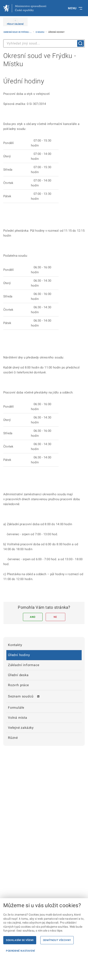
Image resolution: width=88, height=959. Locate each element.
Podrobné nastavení (20, 950)
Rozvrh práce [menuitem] (18, 685)
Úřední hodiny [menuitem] (19, 655)
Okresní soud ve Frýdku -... (17, 32)
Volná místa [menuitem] (17, 718)
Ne (55, 617)
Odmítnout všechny (57, 940)
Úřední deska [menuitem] (18, 675)
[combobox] (44, 43)
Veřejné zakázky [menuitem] (21, 728)
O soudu (40, 32)
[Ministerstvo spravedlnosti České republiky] (24, 8)
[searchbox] (44, 43)
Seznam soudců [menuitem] (20, 696)
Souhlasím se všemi (20, 940)
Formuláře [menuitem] (16, 708)
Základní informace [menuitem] (23, 665)
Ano (32, 617)
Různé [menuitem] (13, 738)
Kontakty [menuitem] (15, 645)
